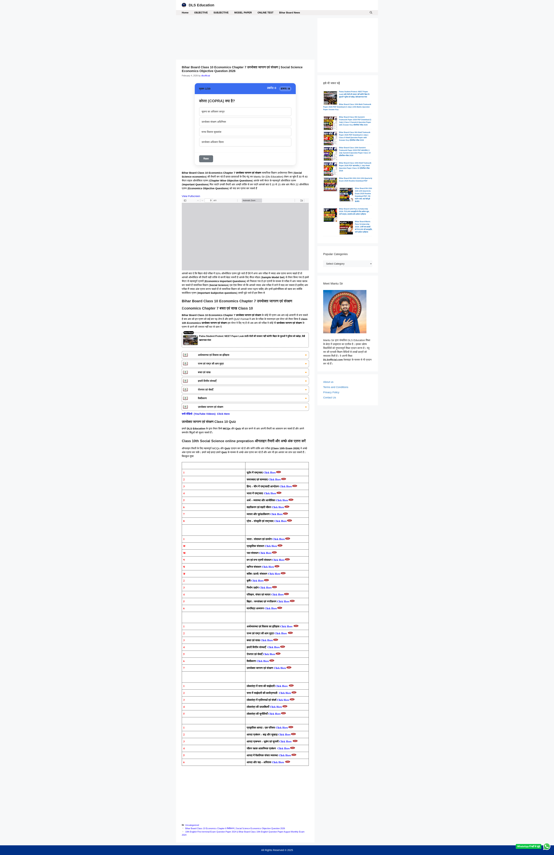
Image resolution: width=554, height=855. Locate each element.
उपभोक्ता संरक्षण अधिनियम (214, 121)
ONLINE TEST (265, 12)
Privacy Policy (331, 392)
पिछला (206, 158)
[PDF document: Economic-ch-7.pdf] (245, 234)
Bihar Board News (289, 12)
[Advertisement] (245, 38)
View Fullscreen (191, 196)
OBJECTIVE (201, 12)
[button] (371, 12)
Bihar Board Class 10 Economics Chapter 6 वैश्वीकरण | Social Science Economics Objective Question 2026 (235, 828)
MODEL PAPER (243, 12)
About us (328, 382)
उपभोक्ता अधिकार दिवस (213, 142)
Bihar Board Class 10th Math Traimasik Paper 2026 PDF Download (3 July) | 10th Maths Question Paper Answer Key (347, 107)
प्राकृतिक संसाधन (256, 546)
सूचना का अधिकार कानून (213, 111)
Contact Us (329, 397)
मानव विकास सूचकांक (211, 131)
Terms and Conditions (335, 387)
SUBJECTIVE (221, 12)
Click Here (271, 546)
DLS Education (201, 5)
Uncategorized (192, 825)
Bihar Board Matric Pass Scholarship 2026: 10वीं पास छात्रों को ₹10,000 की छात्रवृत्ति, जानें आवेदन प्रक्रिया (363, 227)
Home (185, 12)
